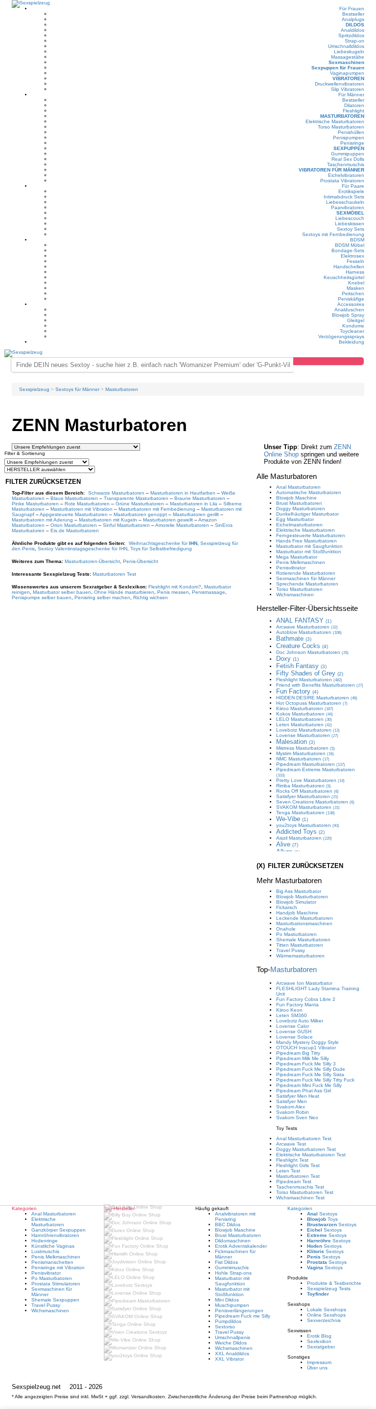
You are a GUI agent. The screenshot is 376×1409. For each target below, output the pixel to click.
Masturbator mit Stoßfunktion (308, 551)
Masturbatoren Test (114, 574)
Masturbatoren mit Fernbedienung (156, 509)
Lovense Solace (294, 1037)
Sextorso (225, 1326)
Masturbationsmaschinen (304, 923)
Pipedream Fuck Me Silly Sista (310, 1074)
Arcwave (307, 626)
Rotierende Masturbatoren (305, 573)
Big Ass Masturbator (298, 891)
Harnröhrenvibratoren (55, 1235)
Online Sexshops (326, 1315)
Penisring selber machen (102, 597)
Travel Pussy (290, 950)
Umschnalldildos (346, 46)
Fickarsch (286, 907)
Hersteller (307, 608)
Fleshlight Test (292, 1160)
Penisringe (352, 143)
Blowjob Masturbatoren (302, 896)
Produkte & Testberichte (334, 1283)
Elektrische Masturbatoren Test (311, 1154)
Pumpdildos (228, 1321)
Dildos (355, 24)
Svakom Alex (290, 1106)
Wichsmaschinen (295, 594)
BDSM (357, 239)
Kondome (353, 325)
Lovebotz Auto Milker (299, 1020)
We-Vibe (292, 819)
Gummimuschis (232, 1267)
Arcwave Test (291, 1144)
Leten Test (288, 1170)
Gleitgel (355, 320)
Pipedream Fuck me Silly (242, 1316)
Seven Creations (315, 801)
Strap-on (354, 40)
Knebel (356, 282)
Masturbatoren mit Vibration (81, 509)
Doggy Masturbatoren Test (306, 1149)
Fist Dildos (226, 1262)
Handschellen (348, 266)
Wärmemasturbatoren (300, 955)
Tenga (305, 812)
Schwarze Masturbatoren (116, 493)
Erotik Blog (319, 1336)
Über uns (317, 1367)
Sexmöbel (350, 213)
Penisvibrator (291, 567)
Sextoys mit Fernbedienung (333, 234)
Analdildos (352, 30)
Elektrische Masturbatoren (335, 121)
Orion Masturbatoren (73, 525)
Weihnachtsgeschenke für (163, 543)
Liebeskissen (349, 223)
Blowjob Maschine (296, 497)
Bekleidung (351, 342)
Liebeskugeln (349, 51)
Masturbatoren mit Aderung (42, 519)
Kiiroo (304, 708)
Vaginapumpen (347, 73)
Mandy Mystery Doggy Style (307, 1042)
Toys (322, 1219)
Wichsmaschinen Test (300, 1197)
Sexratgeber (321, 1346)
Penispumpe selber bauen (41, 597)
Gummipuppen (347, 153)
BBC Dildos (227, 1224)
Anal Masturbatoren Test (303, 1138)
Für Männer (351, 94)
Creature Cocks (302, 646)
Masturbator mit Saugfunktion (309, 546)
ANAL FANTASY (303, 620)
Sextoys (322, 1213)
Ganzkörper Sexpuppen (58, 1230)
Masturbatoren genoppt (140, 514)
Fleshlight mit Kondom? (174, 586)
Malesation (295, 741)
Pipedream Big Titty (298, 1053)
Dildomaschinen (233, 1240)
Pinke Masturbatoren (35, 503)
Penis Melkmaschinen (300, 562)
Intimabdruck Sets (344, 196)
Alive (287, 844)
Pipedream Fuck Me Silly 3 (306, 1063)
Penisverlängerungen (239, 1310)
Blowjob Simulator (296, 902)
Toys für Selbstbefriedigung (161, 548)
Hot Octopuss (312, 703)
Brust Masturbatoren (299, 503)
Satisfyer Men (291, 1101)
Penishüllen (351, 132)
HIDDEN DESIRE (316, 697)
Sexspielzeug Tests (329, 1288)
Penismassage (208, 592)
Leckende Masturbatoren (304, 918)
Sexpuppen (348, 148)
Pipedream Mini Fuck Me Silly (309, 1085)
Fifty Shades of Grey (309, 673)
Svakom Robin (292, 1112)
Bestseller (353, 14)
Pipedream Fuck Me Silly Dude (310, 1069)
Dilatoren (354, 105)
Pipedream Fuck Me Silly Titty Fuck (315, 1080)
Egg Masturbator (295, 519)
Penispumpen (348, 137)
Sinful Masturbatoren (126, 525)
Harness (355, 272)
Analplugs (353, 19)
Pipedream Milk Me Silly (302, 1058)
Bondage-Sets (347, 250)
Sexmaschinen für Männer (305, 578)
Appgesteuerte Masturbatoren (74, 514)
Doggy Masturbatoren (300, 508)
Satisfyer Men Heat (297, 1096)
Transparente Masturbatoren (136, 498)
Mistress (305, 748)
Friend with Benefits (319, 685)
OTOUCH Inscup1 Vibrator (306, 1047)
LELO (304, 719)
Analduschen (349, 309)
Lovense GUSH (293, 1031)
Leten (304, 724)
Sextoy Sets (350, 229)
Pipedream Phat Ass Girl (303, 1090)
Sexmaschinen (346, 62)
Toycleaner (352, 331)
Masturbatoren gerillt (196, 514)
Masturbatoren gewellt (168, 519)
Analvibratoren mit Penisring (235, 1216)
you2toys (307, 825)
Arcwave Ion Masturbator (304, 983)
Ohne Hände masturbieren (124, 592)
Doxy (287, 658)
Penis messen (173, 592)
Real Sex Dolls (347, 159)
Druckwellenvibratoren (339, 84)
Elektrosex (352, 256)
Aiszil (304, 838)
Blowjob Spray (348, 315)
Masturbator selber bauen (62, 592)
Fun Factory (297, 691)
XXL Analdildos (232, 1353)
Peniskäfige (351, 299)
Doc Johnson (312, 652)
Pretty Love (310, 780)
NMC (302, 758)
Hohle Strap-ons (233, 1273)
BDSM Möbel (349, 245)
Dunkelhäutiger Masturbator (307, 514)
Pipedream (310, 764)
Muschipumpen (232, 1305)
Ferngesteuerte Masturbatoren (310, 535)
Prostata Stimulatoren (55, 1283)
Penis (140, 561)
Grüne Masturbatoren (140, 503)
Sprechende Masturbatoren (307, 583)
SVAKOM (308, 807)
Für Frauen (351, 8)
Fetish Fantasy (301, 666)
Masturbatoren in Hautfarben (182, 493)
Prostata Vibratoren (342, 180)
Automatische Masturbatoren (308, 492)
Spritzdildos (351, 35)
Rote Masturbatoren (87, 503)
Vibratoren (348, 78)
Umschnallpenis (232, 1337)
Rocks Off (307, 791)
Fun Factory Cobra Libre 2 (305, 999)
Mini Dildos (227, 1299)
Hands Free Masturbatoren (306, 540)
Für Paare (353, 186)
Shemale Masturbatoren (303, 939)
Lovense (307, 735)
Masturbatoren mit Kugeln (108, 519)
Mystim (305, 753)
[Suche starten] (328, 361)
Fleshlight (353, 110)
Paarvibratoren (347, 207)
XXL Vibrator (229, 1359)
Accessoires (350, 304)
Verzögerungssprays (341, 336)
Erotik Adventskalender (241, 1246)
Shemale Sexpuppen (55, 1299)
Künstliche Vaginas (52, 1246)
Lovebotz (308, 730)
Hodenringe (44, 1240)
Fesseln (355, 261)
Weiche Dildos (231, 1342)
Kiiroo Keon (289, 1010)
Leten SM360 (291, 1015)
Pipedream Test (293, 1181)
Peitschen (353, 293)
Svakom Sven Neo (297, 1117)
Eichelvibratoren (346, 175)
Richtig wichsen (150, 597)
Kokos (304, 713)
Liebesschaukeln (345, 202)
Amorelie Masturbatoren (182, 525)
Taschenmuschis (345, 164)
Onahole (286, 929)
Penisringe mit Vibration (58, 1267)
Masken (355, 288)
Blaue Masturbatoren (74, 498)
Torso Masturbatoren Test (304, 1192)
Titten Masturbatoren (299, 945)
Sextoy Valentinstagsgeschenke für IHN (82, 548)
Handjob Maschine (297, 912)
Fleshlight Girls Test (298, 1165)
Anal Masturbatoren (298, 487)
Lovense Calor (292, 1026)
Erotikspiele (351, 191)
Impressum (319, 1362)
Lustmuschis (45, 1251)
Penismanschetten (52, 1262)
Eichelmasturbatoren (299, 524)
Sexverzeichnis (324, 1320)
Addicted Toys (300, 831)
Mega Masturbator (296, 557)
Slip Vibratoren (347, 89)
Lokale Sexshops (326, 1309)
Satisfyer (307, 796)
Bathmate (293, 638)
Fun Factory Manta (297, 1004)
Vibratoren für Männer (331, 170)
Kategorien (299, 1208)
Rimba (303, 785)
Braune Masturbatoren (199, 498)
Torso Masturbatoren (341, 127)
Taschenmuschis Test (300, 1187)
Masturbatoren (342, 116)
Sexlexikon (319, 1341)
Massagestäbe (347, 57)
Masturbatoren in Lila (193, 503)
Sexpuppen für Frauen (337, 67)
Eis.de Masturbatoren (74, 530)
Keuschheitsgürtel (344, 277)
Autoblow (309, 632)
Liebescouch (349, 218)
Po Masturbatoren (296, 934)
